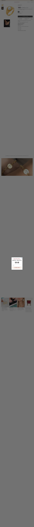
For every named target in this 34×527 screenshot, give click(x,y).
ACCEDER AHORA (17, 267)
